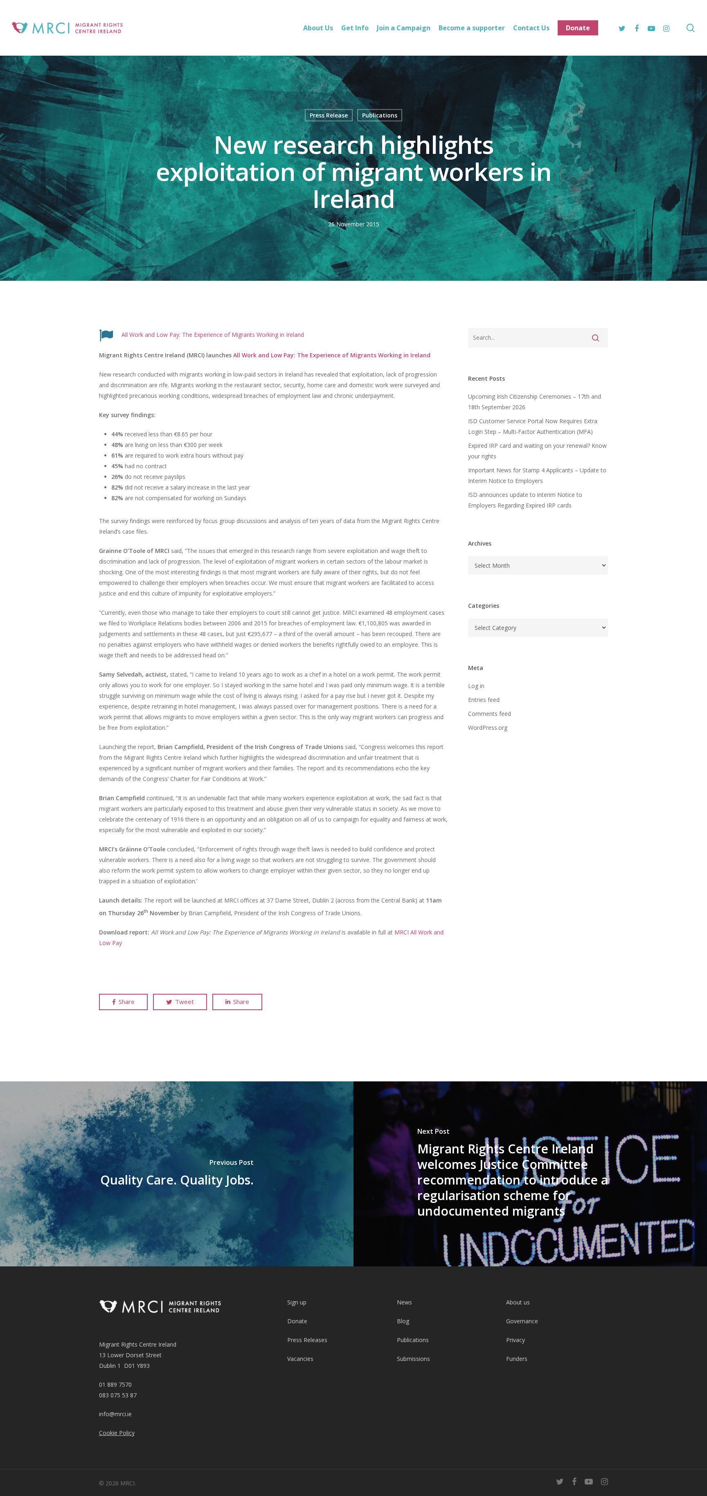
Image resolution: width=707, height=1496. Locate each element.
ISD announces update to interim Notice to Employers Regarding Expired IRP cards (525, 500)
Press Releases (307, 1340)
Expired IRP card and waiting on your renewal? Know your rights (537, 451)
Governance (522, 1321)
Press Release (329, 115)
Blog (403, 1321)
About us (518, 1302)
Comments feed (489, 714)
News (404, 1302)
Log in (476, 686)
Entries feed (484, 700)
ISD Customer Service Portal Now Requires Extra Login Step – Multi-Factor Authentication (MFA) (532, 426)
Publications (379, 115)
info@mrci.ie (115, 1414)
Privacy (515, 1340)
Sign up (296, 1302)
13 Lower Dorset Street (130, 1355)
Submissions (413, 1359)
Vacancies (300, 1359)
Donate (297, 1321)
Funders (516, 1359)
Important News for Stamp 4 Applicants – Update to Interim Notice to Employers (537, 475)
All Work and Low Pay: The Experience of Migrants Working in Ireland (213, 334)
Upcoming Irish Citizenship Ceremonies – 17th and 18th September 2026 (534, 402)
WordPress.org (487, 727)
